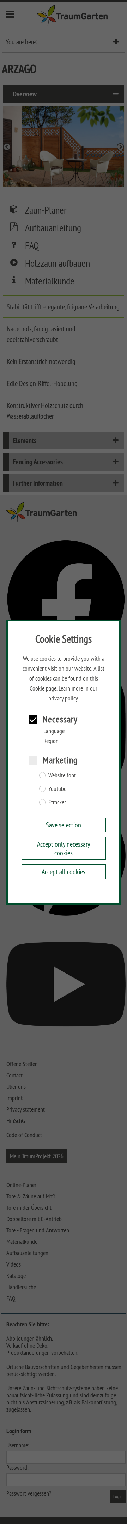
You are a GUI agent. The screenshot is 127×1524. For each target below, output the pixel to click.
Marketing (60, 760)
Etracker (57, 802)
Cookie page (43, 688)
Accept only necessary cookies (63, 848)
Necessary (60, 719)
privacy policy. (63, 698)
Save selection (63, 824)
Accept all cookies (63, 871)
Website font (62, 775)
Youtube (57, 789)
